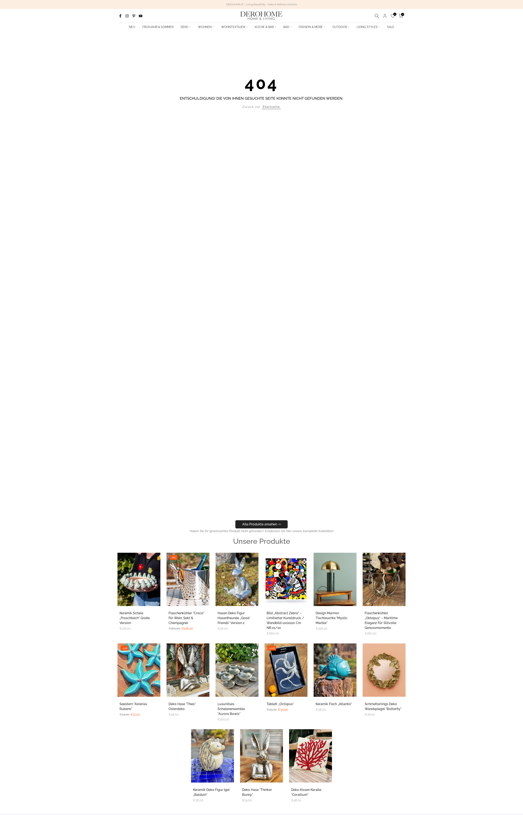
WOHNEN (205, 27)
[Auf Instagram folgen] (127, 15)
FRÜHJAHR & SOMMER (157, 27)
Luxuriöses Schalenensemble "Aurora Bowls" (231, 709)
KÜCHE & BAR (264, 27)
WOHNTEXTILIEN (233, 27)
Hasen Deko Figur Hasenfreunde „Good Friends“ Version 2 (233, 618)
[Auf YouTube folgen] (140, 15)
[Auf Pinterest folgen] (134, 15)
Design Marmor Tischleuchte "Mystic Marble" (332, 618)
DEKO (184, 27)
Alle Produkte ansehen (259, 524)
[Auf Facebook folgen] (120, 15)
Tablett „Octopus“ (280, 704)
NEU (132, 27)
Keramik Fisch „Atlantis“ (334, 704)
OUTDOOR (339, 27)
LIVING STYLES (367, 27)
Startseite (271, 106)
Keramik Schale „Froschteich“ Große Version (135, 618)
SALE (390, 27)
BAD (286, 27)
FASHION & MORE (311, 27)
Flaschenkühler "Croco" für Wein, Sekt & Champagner (186, 618)
